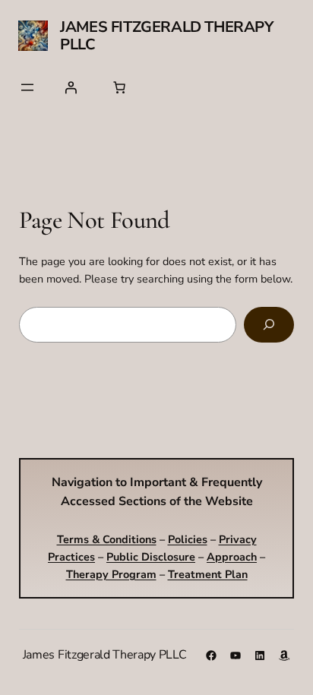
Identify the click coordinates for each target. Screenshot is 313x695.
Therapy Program (111, 574)
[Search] (269, 325)
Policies (187, 539)
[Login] (70, 87)
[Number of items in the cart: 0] (119, 87)
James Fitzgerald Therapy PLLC (166, 36)
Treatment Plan (208, 574)
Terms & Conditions (106, 539)
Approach (232, 556)
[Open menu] (27, 87)
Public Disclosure (150, 556)
